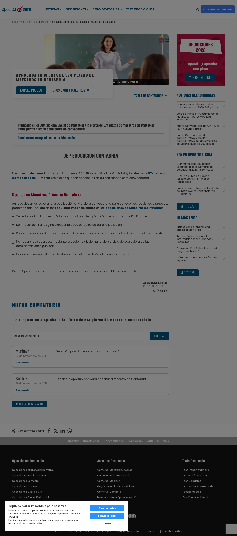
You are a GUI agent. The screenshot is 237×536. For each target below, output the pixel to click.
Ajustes (107, 523)
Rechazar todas (107, 515)
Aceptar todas (107, 507)
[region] (66, 516)
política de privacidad (30, 523)
